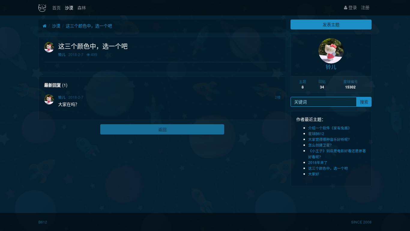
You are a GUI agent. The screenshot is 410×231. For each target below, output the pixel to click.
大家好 (313, 173)
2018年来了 (317, 162)
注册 (365, 7)
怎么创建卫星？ (320, 144)
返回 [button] (162, 129)
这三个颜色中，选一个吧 (89, 26)
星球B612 (316, 133)
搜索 (364, 102)
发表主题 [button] (331, 24)
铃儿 (61, 54)
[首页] (45, 26)
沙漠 (69, 8)
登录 (352, 7)
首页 (56, 8)
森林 (81, 8)
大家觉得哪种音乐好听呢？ (329, 139)
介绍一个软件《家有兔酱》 (329, 127)
